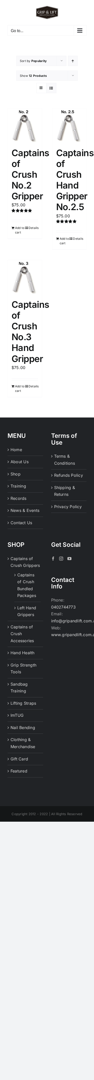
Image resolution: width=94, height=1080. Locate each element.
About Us (20, 461)
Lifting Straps (23, 703)
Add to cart (19, 230)
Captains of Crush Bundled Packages (26, 585)
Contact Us (21, 522)
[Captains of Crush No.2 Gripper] (25, 125)
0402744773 (63, 607)
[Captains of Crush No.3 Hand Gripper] (25, 277)
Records (19, 498)
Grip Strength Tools (23, 669)
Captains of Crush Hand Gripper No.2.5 (75, 180)
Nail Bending (23, 727)
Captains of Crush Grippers (25, 562)
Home (16, 449)
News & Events (25, 510)
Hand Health (23, 652)
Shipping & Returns (64, 491)
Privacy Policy (68, 506)
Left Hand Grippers (26, 611)
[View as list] (51, 88)
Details (33, 228)
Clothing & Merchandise (23, 743)
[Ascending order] (73, 61)
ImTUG (17, 715)
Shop (16, 473)
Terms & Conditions (64, 460)
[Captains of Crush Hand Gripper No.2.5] (69, 125)
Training (18, 486)
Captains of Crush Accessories (22, 633)
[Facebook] (53, 559)
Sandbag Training (19, 688)
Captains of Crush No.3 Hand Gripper (30, 331)
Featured (19, 770)
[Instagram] (61, 559)
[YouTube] (69, 559)
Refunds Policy (68, 475)
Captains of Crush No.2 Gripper (30, 174)
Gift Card (19, 758)
